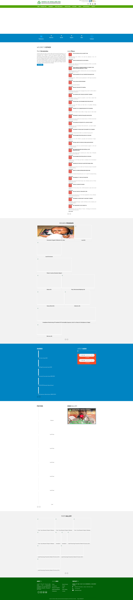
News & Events (65, 584)
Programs (51, 6)
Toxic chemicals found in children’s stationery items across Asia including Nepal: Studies (83, 68)
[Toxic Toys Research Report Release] (46, 523)
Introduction (54, 586)
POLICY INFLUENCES (58, 6)
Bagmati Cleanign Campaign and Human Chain (81, 170)
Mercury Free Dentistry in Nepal (79, 87)
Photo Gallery (64, 589)
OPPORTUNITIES (86, 6)
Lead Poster (52, 434)
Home (38, 6)
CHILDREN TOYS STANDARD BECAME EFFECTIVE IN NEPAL (83, 108)
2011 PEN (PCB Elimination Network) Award (46, 385)
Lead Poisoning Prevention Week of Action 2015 (82, 156)
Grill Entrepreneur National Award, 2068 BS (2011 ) (47, 394)
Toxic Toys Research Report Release (46, 530)
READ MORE (39, 589)
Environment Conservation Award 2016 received (82, 115)
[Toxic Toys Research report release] (82, 523)
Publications (54, 591)
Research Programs (56, 587)
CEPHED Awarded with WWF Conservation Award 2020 (83, 74)
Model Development (56, 589)
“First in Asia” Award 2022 (43, 358)
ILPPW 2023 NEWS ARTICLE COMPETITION (80, 53)
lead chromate (49, 256)
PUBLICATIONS (67, 6)
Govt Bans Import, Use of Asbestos (80, 205)
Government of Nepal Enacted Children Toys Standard (84, 129)
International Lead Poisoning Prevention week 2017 (83, 101)
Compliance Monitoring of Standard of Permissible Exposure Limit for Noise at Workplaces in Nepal (66, 322)
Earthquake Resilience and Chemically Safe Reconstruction (81, 150)
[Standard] (58, 536)
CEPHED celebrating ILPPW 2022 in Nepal (80, 60)
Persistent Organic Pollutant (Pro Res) (56, 240)
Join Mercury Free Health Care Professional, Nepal (83, 163)
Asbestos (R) (77, 306)
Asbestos (52, 420)
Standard (58, 543)
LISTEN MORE (93, 364)
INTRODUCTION (43, 6)
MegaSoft (82, 598)
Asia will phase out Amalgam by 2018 (80, 191)
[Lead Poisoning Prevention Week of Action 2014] (79, 536)
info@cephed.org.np (78, 590)
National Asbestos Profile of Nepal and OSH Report (83, 142)
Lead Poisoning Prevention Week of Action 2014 (79, 543)
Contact (93, 6)
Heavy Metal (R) (50, 306)
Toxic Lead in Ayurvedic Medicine (79, 81)
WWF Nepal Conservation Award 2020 (45, 367)
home (53, 584)
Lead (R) (83, 240)
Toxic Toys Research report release (82, 530)
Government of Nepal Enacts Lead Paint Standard (83, 198)
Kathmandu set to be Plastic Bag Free (80, 177)
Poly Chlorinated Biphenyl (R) (78, 289)
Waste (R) (49, 289)
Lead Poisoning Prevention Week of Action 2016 (82, 135)
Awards (63, 586)
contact (63, 591)
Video (63, 587)
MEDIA (80, 6)
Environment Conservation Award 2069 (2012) (46, 376)
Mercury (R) (49, 336)
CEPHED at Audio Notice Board (78, 184)
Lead (52, 504)
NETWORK (74, 6)
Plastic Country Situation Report (54, 273)
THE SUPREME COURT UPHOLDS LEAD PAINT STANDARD (82, 94)
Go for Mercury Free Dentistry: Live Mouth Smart (83, 122)
